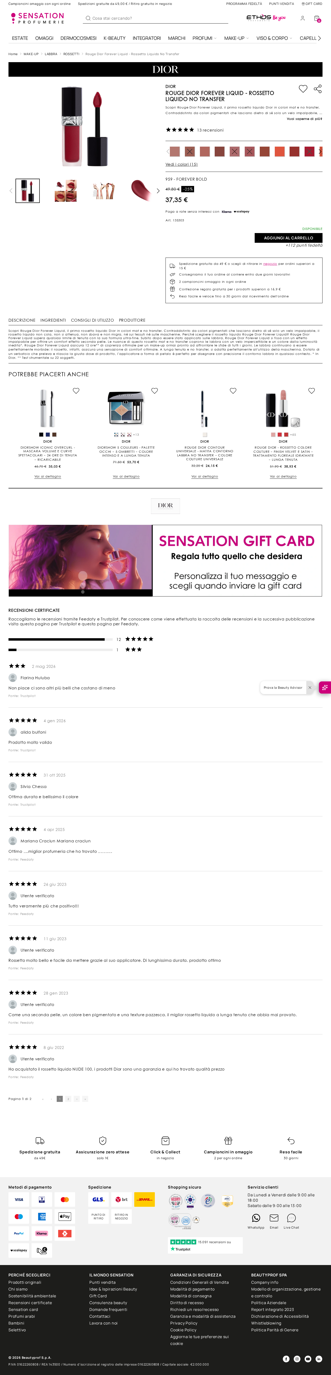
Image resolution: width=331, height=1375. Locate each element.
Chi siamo (18, 1289)
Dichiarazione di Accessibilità (280, 1316)
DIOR (171, 86)
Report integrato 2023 (272, 1309)
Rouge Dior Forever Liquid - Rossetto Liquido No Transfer (133, 54)
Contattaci (99, 1316)
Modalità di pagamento (192, 1289)
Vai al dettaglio (47, 476)
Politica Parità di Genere (275, 1330)
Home (13, 54)
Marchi (176, 38)
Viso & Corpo (272, 38)
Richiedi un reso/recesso (194, 1309)
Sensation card (23, 1309)
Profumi (202, 38)
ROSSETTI (71, 54)
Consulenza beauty (108, 1302)
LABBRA (51, 54)
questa (27, 623)
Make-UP (234, 38)
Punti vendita (281, 3)
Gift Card (314, 3)
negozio (270, 264)
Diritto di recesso (187, 1302)
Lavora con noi (103, 1323)
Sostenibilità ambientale (32, 1296)
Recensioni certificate (30, 1302)
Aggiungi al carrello (288, 238)
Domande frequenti (108, 1309)
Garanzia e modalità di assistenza (203, 1316)
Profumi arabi (21, 1316)
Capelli (309, 38)
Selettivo (17, 1330)
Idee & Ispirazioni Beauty (113, 1289)
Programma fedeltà (244, 3)
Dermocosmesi (78, 38)
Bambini (16, 1323)
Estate (20, 38)
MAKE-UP (31, 54)
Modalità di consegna (191, 1296)
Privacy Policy (183, 1323)
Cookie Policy (183, 1330)
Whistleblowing (266, 1323)
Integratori (147, 38)
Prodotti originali (24, 1282)
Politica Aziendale (268, 1302)
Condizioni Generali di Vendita (199, 1282)
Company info (264, 1282)
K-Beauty (115, 38)
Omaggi (44, 38)
